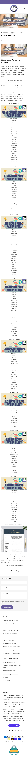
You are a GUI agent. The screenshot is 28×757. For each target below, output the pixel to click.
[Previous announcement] (2, 1)
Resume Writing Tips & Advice (10, 674)
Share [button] (4, 40)
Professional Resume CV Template (11, 627)
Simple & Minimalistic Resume (10, 630)
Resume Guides (7, 687)
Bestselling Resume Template (10, 623)
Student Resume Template (9, 643)
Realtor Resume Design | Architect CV (12, 650)
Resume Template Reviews (9, 670)
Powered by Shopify (19, 741)
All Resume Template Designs (10, 620)
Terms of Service (7, 683)
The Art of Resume (19, 558)
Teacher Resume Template (9, 640)
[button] (2, 8)
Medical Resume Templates (9, 636)
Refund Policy (6, 680)
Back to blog (15, 571)
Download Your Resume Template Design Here (14, 524)
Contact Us (5, 677)
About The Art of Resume (9, 662)
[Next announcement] (25, 1)
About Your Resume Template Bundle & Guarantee (12, 666)
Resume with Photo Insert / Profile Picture (13, 646)
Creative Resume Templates (10, 633)
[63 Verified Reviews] (14, 756)
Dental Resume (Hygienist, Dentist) (11, 653)
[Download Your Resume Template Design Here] (14, 551)
